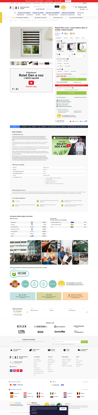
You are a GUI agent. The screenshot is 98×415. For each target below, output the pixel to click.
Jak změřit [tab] (24, 126)
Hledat (57, 6)
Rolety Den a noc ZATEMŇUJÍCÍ (65, 363)
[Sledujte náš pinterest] (21, 370)
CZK (79, 3)
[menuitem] (15, 13)
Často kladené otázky (37, 369)
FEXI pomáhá (78, 366)
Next (87, 312)
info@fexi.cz (14, 366)
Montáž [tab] (33, 126)
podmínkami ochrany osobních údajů (68, 344)
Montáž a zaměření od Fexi (38, 373)
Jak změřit (12, 3)
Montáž (17, 3)
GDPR (49, 366)
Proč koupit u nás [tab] (73, 126)
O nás (77, 359)
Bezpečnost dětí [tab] (83, 126)
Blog (48, 3)
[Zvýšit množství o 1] (60, 78)
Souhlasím (63, 408)
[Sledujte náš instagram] (14, 370)
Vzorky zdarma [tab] (53, 126)
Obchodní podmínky (36, 3)
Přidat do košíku (73, 79)
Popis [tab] (14, 126)
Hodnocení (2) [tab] (63, 126)
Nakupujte (68, 1)
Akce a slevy (50, 369)
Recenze (21, 3)
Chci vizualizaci (71, 92)
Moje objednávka (59, 3)
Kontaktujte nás (50, 359)
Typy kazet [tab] (44, 126)
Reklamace (44, 3)
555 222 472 (41, 9)
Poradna (35, 362)
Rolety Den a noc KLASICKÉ (66, 359)
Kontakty (52, 3)
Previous (27, 312)
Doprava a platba (28, 3)
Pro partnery (78, 362)
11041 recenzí (19, 314)
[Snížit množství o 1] (60, 80)
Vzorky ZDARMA (36, 359)
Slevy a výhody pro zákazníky (39, 371)
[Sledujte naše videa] (18, 370)
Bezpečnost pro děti (79, 364)
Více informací (85, 381)
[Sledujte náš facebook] (11, 370)
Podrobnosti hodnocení (57, 34)
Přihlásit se (84, 341)
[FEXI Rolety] (19, 357)
